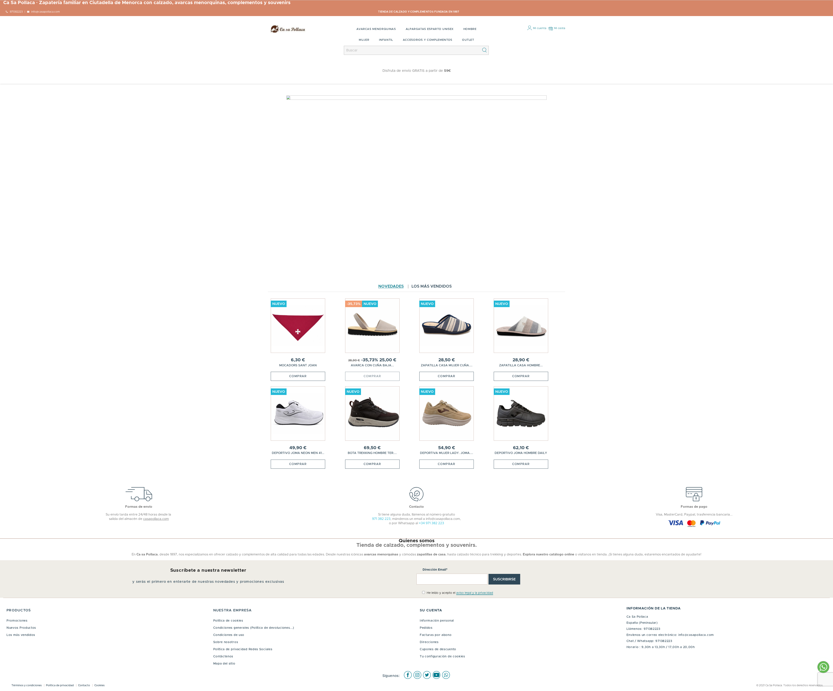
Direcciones (429, 642)
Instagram (417, 675)
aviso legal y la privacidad (474, 592)
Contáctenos (223, 656)
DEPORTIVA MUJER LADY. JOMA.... (446, 453)
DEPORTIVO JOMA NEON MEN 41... (298, 453)
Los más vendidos (432, 286)
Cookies (99, 685)
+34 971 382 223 (431, 523)
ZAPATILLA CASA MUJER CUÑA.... (446, 365)
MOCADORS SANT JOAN (298, 365)
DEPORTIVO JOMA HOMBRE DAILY (521, 453)
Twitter (426, 675)
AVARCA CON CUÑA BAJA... (372, 365)
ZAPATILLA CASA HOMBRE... (521, 365)
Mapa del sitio (224, 663)
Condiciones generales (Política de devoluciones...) (253, 627)
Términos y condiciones (26, 685)
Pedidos (426, 627)
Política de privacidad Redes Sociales (242, 649)
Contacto (84, 685)
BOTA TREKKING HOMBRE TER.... (372, 453)
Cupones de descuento (438, 649)
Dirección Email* (435, 569)
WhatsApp (445, 675)
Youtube (436, 675)
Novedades (391, 286)
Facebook (407, 675)
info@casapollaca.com (696, 635)
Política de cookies (228, 620)
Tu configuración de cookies (442, 656)
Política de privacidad (60, 685)
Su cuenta (431, 610)
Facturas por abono (436, 635)
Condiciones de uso (228, 635)
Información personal (437, 620)
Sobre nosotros (225, 642)
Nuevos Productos (21, 627)
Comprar (298, 376)
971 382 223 (381, 519)
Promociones (17, 620)
